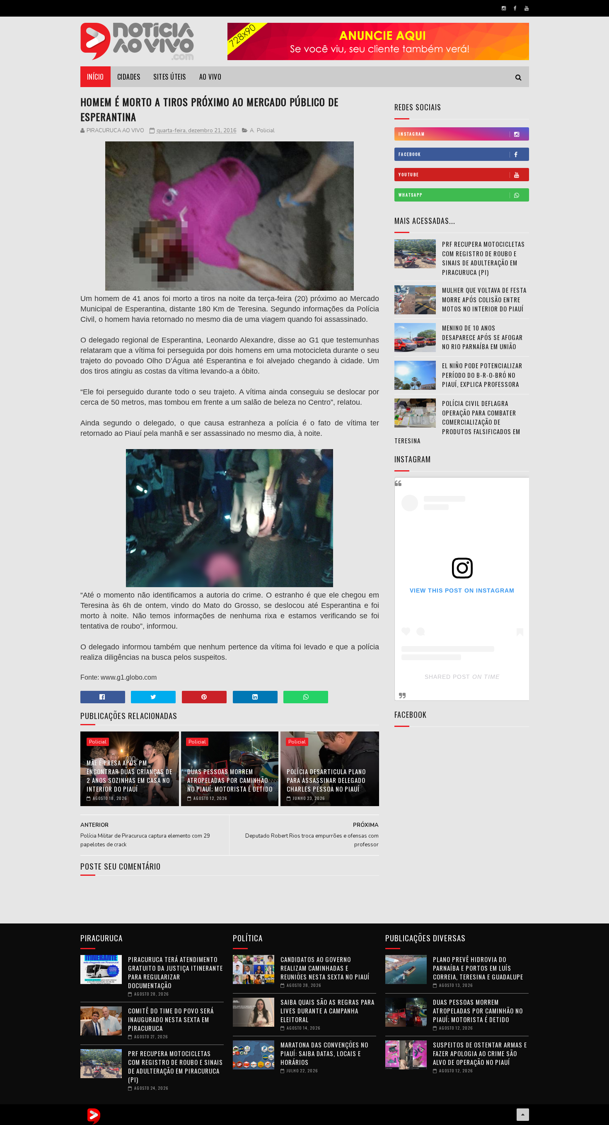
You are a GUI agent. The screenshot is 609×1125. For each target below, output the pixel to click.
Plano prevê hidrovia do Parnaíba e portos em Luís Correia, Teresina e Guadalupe (478, 968)
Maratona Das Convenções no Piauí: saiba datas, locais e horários (324, 1053)
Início (95, 77)
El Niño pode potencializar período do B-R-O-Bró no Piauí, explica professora (482, 375)
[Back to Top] (523, 1114)
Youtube (409, 174)
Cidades (128, 77)
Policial (266, 130)
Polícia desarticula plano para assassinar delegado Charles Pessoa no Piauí (326, 780)
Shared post (447, 676)
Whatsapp (411, 195)
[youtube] (527, 8)
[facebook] (515, 8)
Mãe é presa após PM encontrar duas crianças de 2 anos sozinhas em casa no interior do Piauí (129, 775)
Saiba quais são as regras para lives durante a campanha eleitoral (327, 1010)
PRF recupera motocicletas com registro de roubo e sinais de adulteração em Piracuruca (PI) (483, 258)
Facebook (410, 154)
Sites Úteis (169, 77)
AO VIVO (210, 77)
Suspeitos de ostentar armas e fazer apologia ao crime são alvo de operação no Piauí (480, 1053)
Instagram (412, 134)
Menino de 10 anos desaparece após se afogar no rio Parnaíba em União (482, 337)
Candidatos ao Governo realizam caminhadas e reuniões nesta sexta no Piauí (325, 968)
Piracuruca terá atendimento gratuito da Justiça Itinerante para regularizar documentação (175, 972)
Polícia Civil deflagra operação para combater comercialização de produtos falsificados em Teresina (457, 421)
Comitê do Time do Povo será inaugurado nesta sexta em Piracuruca (171, 1019)
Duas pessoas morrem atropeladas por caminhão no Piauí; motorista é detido (230, 780)
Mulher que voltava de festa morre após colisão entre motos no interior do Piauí (484, 299)
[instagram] (504, 8)
